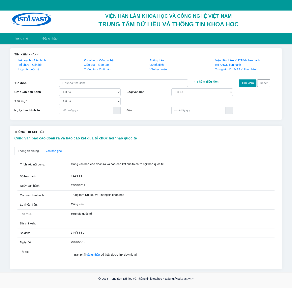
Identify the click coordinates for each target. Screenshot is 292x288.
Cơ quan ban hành (27, 92)
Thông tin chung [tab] (28, 151)
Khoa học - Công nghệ (98, 60)
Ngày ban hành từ (27, 110)
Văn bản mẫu (158, 69)
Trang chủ (21, 38)
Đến (129, 110)
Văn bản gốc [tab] (53, 151)
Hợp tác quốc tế (28, 69)
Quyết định (157, 64)
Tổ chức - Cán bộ (30, 64)
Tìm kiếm (247, 83)
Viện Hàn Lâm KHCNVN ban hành (237, 60)
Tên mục (20, 101)
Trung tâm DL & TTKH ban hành (236, 69)
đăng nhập (93, 254)
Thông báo (157, 60)
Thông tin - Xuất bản (97, 69)
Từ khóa (20, 83)
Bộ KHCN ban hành (228, 64)
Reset (264, 83)
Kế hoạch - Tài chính (32, 60)
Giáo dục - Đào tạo (96, 64)
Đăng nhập (50, 38)
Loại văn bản (135, 92)
